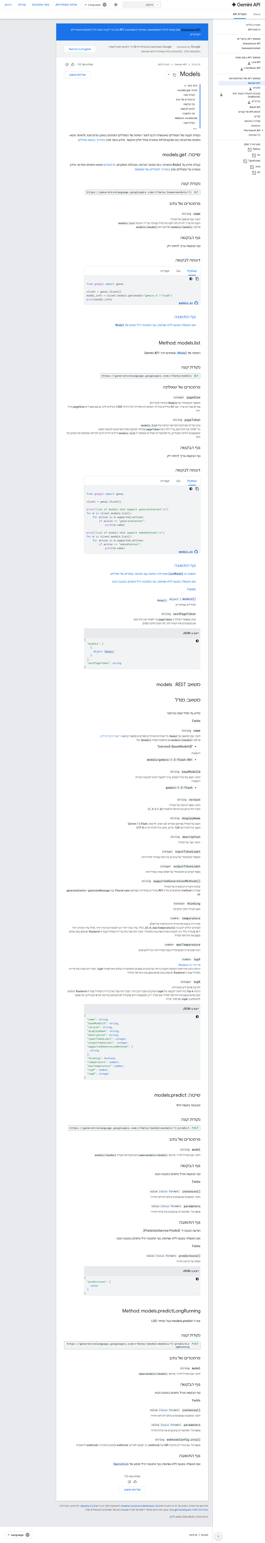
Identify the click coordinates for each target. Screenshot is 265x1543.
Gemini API (181, 64)
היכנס (8, 4)
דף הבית (196, 64)
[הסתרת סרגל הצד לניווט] (218, 1536)
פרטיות (193, 1534)
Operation (121, 1464)
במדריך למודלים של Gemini (152, 169)
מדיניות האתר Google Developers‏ (188, 1509)
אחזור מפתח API (66, 4)
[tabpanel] (142, 290)
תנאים (204, 1534)
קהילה (22, 4)
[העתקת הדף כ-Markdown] (174, 74)
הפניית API (240, 14)
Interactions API (190, 29)
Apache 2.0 (87, 1505)
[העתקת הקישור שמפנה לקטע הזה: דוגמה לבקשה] (171, 260)
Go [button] (178, 271)
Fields (191, 589)
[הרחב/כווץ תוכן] (185, 85)
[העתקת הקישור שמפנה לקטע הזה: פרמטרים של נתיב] (165, 204)
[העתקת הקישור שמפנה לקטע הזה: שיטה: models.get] (159, 155)
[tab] (192, 270)
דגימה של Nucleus (189, 964)
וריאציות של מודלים (110, 736)
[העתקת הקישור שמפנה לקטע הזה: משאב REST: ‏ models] (153, 685)
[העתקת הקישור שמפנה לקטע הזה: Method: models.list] (155, 343)
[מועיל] (73, 64)
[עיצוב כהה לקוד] (191, 279)
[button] (241, 130)
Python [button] (192, 271)
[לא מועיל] (67, 64)
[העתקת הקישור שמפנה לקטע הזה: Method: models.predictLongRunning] (118, 1311)
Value (164, 1191)
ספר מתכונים (40, 4)
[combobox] (141, 4)
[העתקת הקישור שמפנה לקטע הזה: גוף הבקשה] (176, 238)
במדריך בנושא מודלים (92, 140)
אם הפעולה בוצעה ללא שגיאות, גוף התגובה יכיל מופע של (160, 325)
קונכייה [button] (164, 271)
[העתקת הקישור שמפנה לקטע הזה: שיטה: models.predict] (150, 1095)
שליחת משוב (77, 75)
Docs (257, 14)
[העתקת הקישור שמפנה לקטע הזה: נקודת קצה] (177, 184)
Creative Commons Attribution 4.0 (139, 1505)
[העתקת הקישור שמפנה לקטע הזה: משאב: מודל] (171, 700)
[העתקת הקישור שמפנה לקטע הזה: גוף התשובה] (170, 317)
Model (119, 325)
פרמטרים (109, 165)
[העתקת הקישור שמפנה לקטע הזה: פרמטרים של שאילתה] (159, 387)
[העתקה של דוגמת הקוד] (197, 279)
